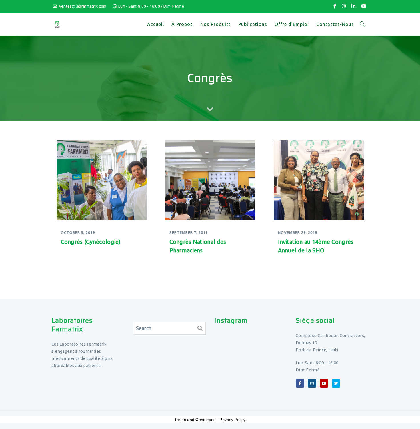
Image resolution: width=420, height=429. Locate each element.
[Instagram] (343, 6)
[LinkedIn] (353, 6)
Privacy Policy (232, 419)
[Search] (200, 328)
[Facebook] (335, 6)
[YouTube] (364, 6)
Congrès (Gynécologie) (91, 241)
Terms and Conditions (194, 419)
